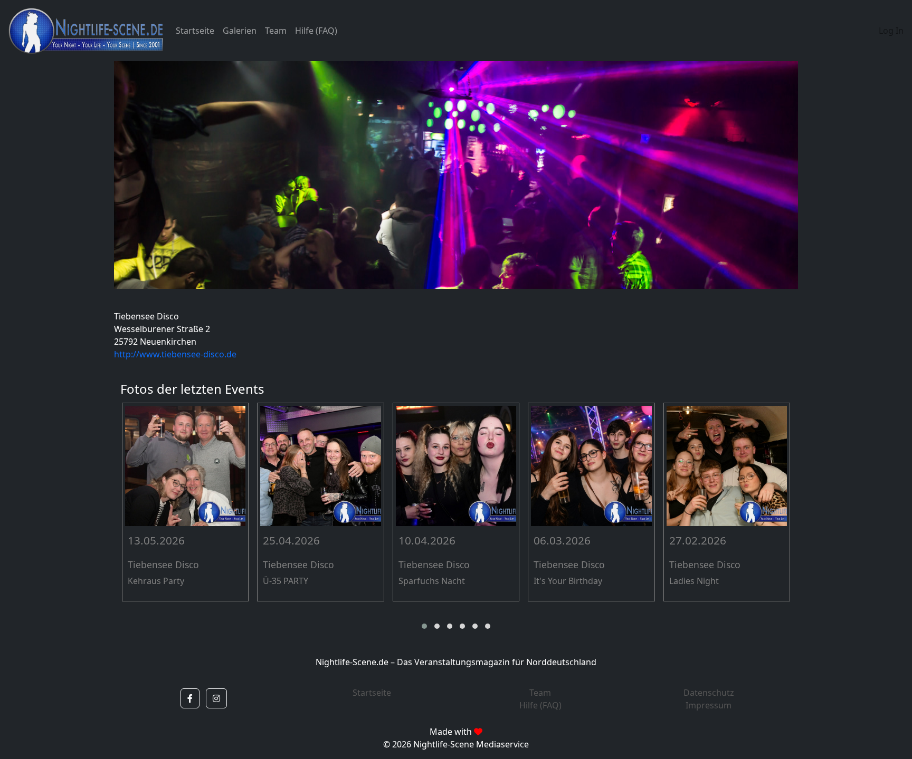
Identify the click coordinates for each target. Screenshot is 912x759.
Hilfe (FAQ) (316, 30)
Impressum (709, 705)
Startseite (195, 30)
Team (276, 30)
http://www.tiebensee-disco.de (175, 354)
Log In (891, 30)
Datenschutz (708, 692)
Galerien (239, 30)
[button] (424, 626)
